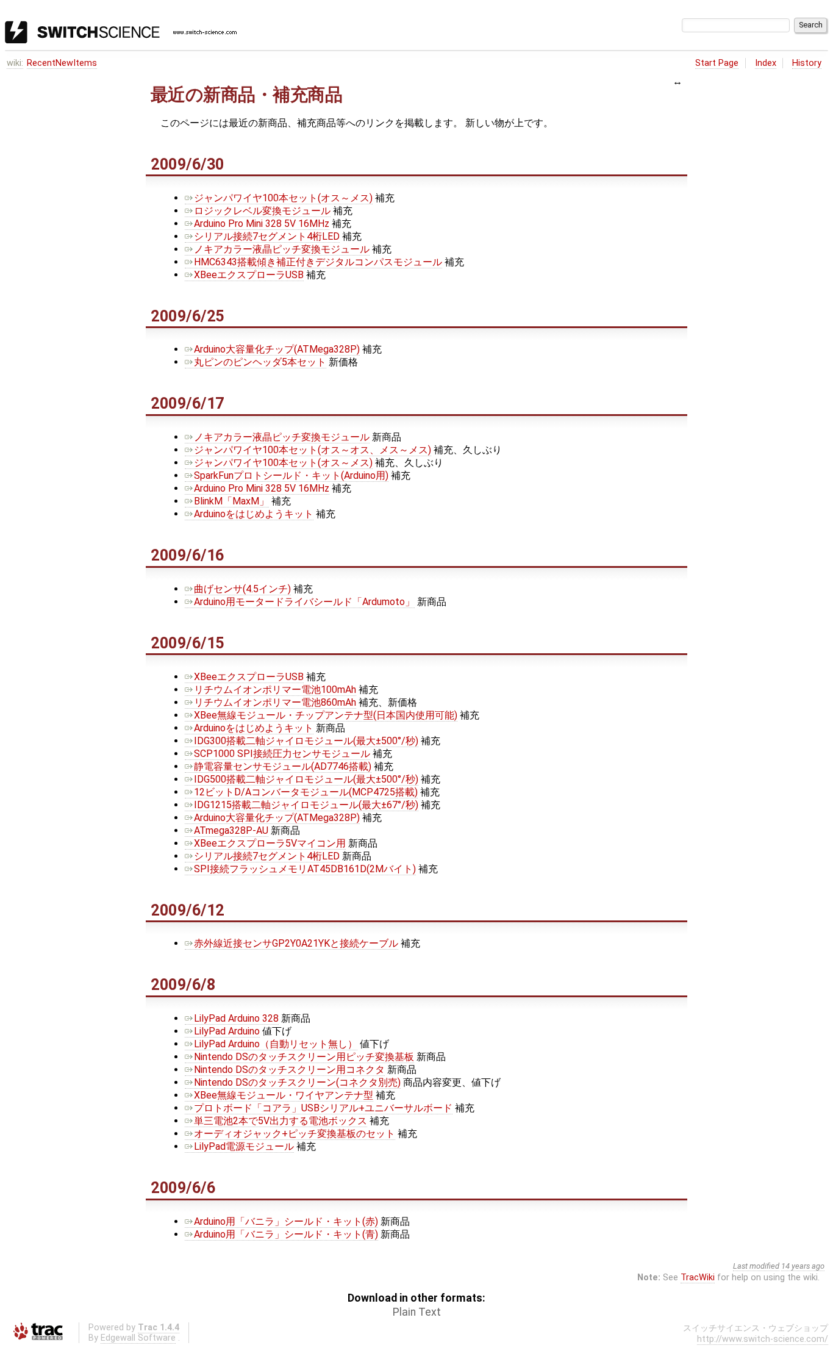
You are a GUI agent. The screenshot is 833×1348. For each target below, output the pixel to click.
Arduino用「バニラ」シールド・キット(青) (286, 1234)
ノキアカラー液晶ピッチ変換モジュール (282, 249)
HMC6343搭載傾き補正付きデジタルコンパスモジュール (318, 262)
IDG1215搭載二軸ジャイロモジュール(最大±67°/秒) (306, 805)
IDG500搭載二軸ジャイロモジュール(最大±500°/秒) (306, 779)
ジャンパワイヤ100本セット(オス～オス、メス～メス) (312, 450)
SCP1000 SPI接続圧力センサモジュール (282, 753)
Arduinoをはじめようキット (253, 514)
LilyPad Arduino (227, 1031)
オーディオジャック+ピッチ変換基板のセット (294, 1133)
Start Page (716, 63)
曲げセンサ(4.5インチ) (242, 589)
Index (765, 63)
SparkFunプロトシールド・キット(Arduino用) (291, 475)
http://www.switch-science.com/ (762, 1339)
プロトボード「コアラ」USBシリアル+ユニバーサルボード (323, 1108)
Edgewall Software (138, 1338)
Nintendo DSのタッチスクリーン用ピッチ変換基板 (304, 1057)
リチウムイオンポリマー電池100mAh (275, 689)
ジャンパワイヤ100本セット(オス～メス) (283, 198)
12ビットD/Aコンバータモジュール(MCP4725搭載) (306, 792)
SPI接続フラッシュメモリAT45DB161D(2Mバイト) (305, 869)
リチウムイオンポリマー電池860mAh (275, 702)
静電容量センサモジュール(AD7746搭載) (282, 766)
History (806, 63)
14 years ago (802, 1266)
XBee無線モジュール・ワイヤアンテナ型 (283, 1095)
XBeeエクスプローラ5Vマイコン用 (270, 843)
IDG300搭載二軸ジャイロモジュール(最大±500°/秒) (306, 741)
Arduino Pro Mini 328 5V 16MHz (261, 223)
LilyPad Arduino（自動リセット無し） (275, 1044)
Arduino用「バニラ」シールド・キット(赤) (286, 1221)
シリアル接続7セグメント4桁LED (267, 236)
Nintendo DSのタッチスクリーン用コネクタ (289, 1069)
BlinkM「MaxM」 (231, 501)
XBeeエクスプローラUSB (249, 275)
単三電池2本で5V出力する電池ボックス (280, 1121)
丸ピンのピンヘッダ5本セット (260, 362)
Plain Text (417, 1312)
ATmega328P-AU (231, 830)
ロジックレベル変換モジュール (262, 211)
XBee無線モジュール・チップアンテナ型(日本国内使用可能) (325, 715)
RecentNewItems (62, 63)
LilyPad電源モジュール (244, 1146)
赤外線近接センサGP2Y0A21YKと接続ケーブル (296, 943)
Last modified (756, 1266)
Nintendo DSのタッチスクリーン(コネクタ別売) (297, 1082)
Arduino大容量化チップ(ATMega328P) (277, 349)
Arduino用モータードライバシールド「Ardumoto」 (304, 602)
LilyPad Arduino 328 (236, 1018)
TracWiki (698, 1277)
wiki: (15, 63)
